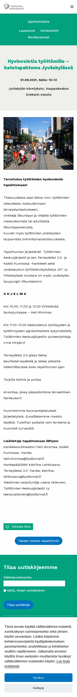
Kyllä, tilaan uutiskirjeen (26, 590)
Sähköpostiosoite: (17, 577)
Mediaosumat (38, 37)
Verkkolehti (49, 31)
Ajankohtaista (38, 21)
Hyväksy (38, 677)
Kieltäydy (38, 688)
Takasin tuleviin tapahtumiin (38, 540)
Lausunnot (27, 31)
